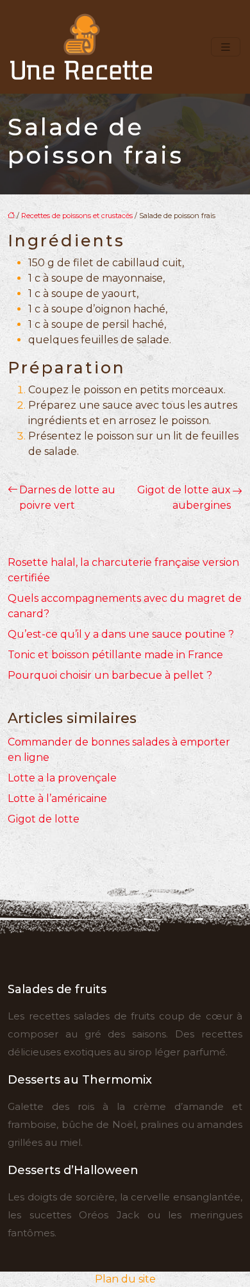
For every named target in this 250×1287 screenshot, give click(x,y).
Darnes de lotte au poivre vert (67, 497)
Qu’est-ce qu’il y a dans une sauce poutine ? (121, 634)
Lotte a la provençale (62, 778)
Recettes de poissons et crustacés (77, 215)
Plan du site (125, 1279)
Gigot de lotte (43, 819)
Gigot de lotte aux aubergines (184, 497)
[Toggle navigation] (225, 47)
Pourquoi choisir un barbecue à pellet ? (110, 675)
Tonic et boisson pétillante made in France (115, 655)
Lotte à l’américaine (57, 798)
